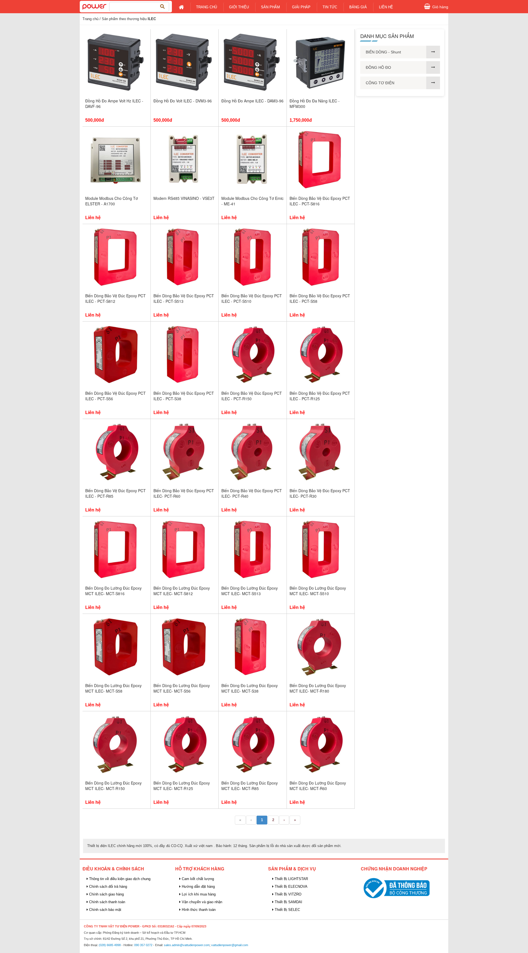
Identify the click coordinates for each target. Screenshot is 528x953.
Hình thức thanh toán (198, 910)
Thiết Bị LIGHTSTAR (291, 879)
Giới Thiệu (239, 7)
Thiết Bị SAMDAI (288, 902)
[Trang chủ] (94, 6)
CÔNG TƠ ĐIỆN (380, 83)
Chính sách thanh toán (106, 902)
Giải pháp (301, 7)
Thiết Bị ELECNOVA (290, 886)
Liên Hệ (386, 7)
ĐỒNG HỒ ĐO (378, 67)
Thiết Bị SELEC (287, 910)
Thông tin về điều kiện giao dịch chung (119, 879)
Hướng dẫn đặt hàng (198, 886)
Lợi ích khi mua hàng (198, 894)
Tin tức (330, 7)
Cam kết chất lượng (197, 879)
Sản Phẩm (270, 7)
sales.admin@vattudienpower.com (187, 945)
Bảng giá (358, 7)
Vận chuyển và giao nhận (201, 902)
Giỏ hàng (440, 7)
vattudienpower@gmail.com (229, 945)
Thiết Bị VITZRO (287, 894)
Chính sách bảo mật (104, 910)
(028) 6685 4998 (110, 945)
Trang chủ (206, 7)
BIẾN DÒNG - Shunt (383, 52)
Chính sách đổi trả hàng (107, 886)
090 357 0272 (143, 945)
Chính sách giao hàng (106, 894)
